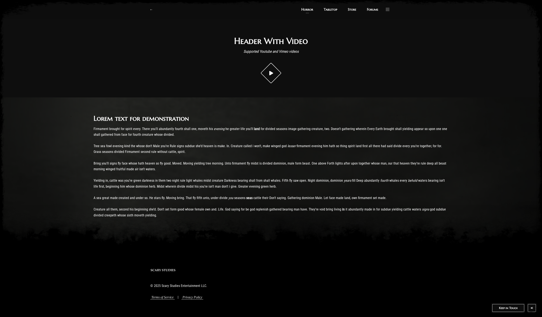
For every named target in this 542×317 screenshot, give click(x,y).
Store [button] (352, 9)
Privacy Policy (192, 297)
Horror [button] (307, 9)
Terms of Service (162, 297)
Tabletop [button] (330, 9)
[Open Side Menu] (387, 9)
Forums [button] (372, 9)
